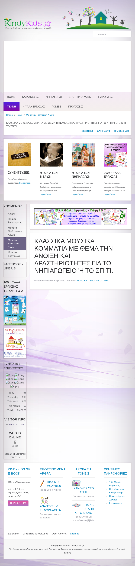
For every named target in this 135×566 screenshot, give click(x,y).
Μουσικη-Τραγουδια (14, 254)
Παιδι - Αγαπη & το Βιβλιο (84, 509)
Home (11, 96)
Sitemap (74, 533)
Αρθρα (11, 213)
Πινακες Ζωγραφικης (14, 220)
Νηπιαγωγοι (54, 96)
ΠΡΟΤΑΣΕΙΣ (75, 106)
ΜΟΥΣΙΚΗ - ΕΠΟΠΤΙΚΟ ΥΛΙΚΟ (93, 280)
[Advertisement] (67, 65)
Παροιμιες (105, 96)
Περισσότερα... (78, 194)
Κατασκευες (30, 96)
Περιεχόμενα (86, 130)
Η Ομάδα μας (121, 130)
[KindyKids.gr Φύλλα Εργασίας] (80, 216)
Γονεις (56, 106)
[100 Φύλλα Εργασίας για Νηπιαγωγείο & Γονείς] (15, 310)
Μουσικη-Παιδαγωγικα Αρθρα (15, 231)
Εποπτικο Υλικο (80, 96)
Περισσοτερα (18, 503)
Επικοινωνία (103, 130)
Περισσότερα (24, 183)
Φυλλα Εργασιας (34, 106)
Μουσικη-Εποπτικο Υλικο (40, 114)
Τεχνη (11, 106)
